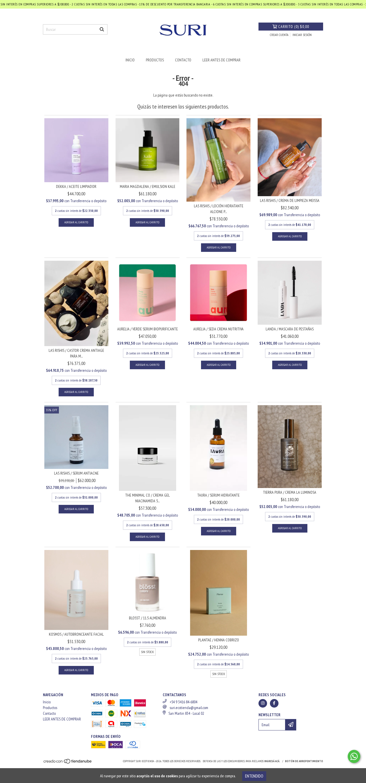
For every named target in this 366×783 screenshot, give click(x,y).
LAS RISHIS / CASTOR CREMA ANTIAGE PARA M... (76, 353)
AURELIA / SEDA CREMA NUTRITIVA (218, 329)
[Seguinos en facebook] (274, 703)
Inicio (130, 60)
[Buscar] (102, 29)
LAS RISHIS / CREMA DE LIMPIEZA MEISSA (289, 200)
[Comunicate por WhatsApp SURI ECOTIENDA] (354, 756)
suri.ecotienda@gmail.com (189, 707)
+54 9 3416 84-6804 (183, 701)
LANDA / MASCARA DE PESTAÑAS (290, 329)
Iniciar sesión (302, 35)
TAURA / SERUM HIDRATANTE (218, 495)
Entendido (254, 776)
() (293, 26)
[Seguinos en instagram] (262, 703)
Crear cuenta (279, 35)
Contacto (183, 60)
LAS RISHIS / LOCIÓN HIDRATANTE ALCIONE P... (218, 208)
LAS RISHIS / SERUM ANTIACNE (76, 473)
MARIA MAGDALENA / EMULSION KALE (147, 186)
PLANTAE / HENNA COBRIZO (218, 640)
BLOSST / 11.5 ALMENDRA (147, 618)
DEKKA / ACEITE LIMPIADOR (76, 186)
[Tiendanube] (68, 763)
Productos (155, 60)
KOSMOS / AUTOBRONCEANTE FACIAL (76, 634)
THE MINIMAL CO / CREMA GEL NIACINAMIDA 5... (147, 498)
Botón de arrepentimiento (304, 761)
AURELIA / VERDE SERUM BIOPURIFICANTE (147, 329)
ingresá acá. (272, 761)
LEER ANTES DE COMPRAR (221, 60)
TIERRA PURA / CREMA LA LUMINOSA (289, 492)
